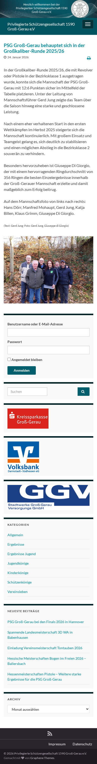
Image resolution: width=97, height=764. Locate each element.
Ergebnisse (15, 544)
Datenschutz (82, 744)
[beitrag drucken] (89, 58)
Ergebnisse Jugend (21, 554)
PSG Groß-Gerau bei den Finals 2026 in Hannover (45, 622)
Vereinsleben (17, 591)
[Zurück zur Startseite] (48, 9)
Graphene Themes (42, 758)
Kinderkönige (17, 573)
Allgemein (15, 535)
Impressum (57, 744)
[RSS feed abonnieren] (50, 732)
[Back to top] (86, 753)
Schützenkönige (19, 582)
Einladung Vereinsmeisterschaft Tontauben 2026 (44, 648)
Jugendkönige (18, 563)
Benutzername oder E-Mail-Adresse (35, 324)
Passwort (14, 342)
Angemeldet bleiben (26, 359)
